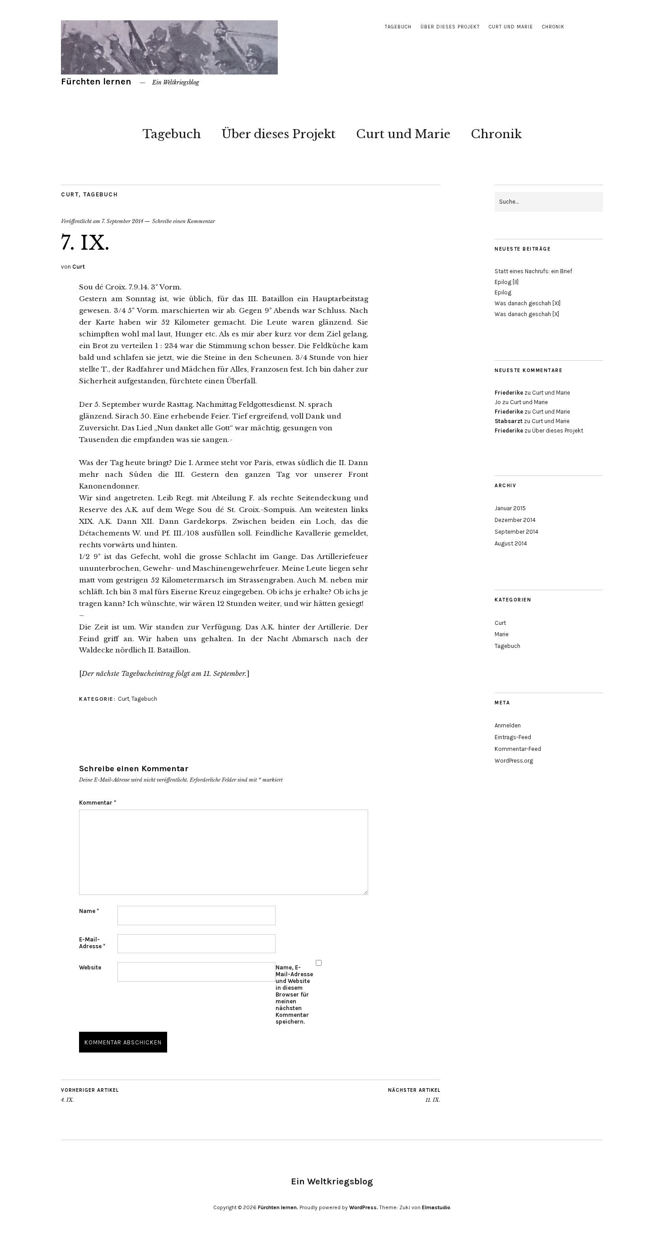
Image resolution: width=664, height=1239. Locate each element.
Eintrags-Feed (513, 737)
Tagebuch (398, 27)
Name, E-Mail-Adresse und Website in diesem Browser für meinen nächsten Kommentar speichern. (294, 994)
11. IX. (414, 1095)
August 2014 (511, 543)
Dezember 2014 (515, 520)
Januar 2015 (510, 508)
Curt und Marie (511, 27)
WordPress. (363, 1207)
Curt (70, 194)
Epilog (503, 292)
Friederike (509, 392)
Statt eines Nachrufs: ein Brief (533, 271)
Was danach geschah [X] (527, 314)
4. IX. (90, 1095)
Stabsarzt (509, 421)
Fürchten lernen (96, 81)
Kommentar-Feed (518, 748)
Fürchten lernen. (278, 1207)
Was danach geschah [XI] (528, 303)
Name (89, 911)
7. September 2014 (122, 221)
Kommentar (97, 802)
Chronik (553, 27)
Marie (502, 634)
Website (90, 967)
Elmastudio (436, 1207)
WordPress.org (514, 760)
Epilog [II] (507, 282)
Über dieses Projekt (450, 27)
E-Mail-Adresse (92, 943)
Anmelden (508, 725)
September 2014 (516, 531)
